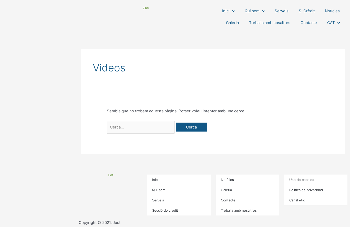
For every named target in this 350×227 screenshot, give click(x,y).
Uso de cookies (301, 180)
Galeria (232, 22)
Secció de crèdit (165, 210)
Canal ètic (297, 200)
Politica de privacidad (306, 190)
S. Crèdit (307, 10)
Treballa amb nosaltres (269, 22)
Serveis (282, 10)
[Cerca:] (141, 127)
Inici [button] (226, 10)
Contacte (309, 22)
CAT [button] (331, 22)
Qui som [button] (252, 10)
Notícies (332, 10)
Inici (155, 180)
